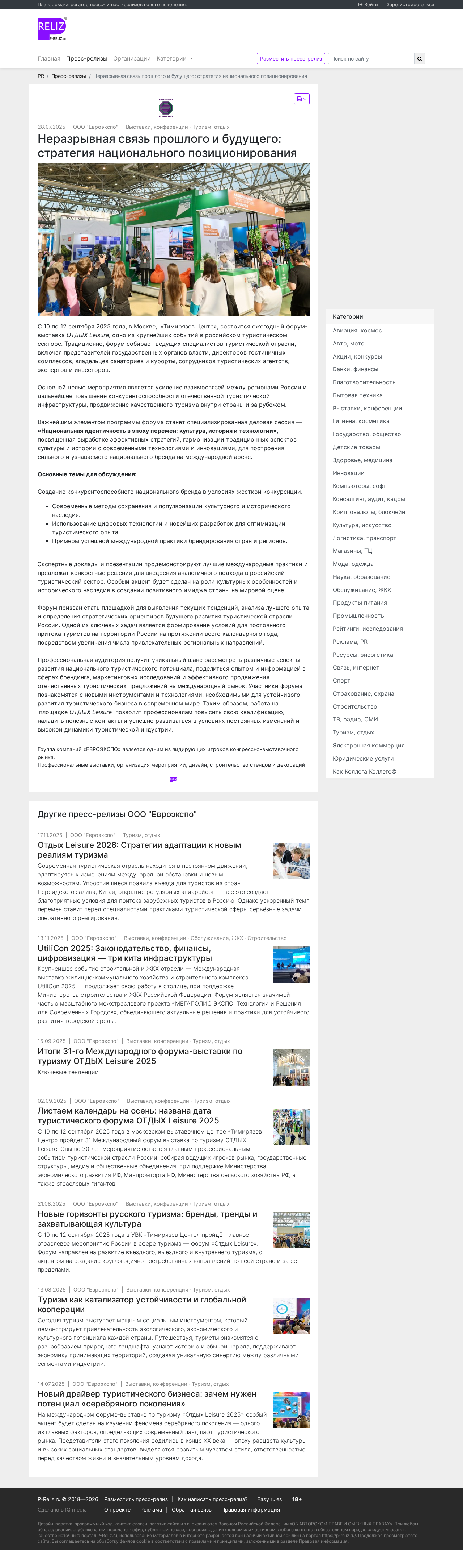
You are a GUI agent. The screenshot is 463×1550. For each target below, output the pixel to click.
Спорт (342, 680)
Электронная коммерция (369, 745)
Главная (49, 58)
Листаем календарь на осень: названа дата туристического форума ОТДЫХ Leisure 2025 (128, 1115)
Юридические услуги (363, 758)
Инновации (349, 473)
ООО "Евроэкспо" (95, 127)
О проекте (117, 1510)
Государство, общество (367, 434)
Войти (371, 4)
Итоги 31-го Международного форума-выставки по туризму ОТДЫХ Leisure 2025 (140, 1056)
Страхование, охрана (363, 693)
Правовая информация (250, 1510)
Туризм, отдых (211, 127)
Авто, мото (349, 343)
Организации (132, 58)
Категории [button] (172, 58)
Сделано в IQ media (62, 1510)
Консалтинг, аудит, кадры (369, 498)
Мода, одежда (353, 563)
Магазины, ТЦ (352, 550)
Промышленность (358, 615)
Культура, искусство (362, 525)
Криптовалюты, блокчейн (369, 511)
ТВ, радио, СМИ (355, 719)
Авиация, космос (357, 330)
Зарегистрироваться (410, 4)
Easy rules (269, 1499)
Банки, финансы (355, 369)
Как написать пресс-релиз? (212, 1499)
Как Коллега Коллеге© (365, 771)
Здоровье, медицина (362, 460)
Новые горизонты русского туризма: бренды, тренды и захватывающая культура (147, 1218)
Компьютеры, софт (359, 485)
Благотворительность (364, 382)
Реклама (151, 1510)
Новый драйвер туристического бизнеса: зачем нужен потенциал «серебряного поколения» (147, 1398)
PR (41, 76)
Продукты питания (360, 602)
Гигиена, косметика (361, 420)
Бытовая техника (358, 395)
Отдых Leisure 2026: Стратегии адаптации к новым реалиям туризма (139, 849)
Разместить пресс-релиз (291, 58)
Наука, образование (361, 576)
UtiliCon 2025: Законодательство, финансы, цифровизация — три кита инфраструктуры (125, 953)
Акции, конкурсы (357, 356)
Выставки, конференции (157, 127)
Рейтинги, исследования (368, 628)
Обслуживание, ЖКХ (217, 938)
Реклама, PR (350, 641)
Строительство (267, 938)
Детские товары (356, 447)
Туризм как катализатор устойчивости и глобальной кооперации (142, 1304)
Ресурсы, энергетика (363, 654)
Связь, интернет (356, 667)
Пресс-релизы (88, 58)
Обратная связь (192, 1510)
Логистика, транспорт (364, 538)
